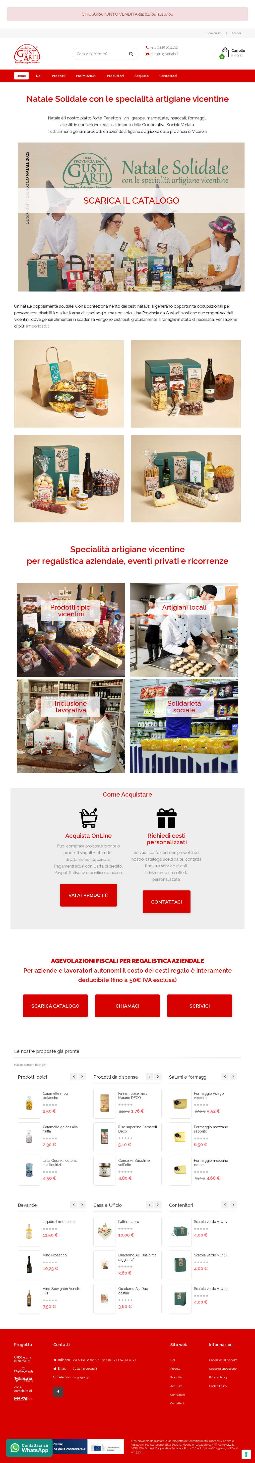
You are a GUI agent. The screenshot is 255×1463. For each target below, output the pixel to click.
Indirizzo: (63, 1360)
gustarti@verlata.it (164, 54)
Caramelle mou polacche (55, 1096)
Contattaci (168, 76)
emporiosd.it (37, 326)
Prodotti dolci (32, 1077)
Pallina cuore (128, 1222)
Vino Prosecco (55, 1255)
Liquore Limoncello (59, 1222)
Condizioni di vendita (223, 1360)
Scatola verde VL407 (210, 1222)
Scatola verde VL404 (211, 1255)
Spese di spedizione (223, 1368)
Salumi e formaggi (188, 1077)
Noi (38, 76)
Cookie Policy (218, 1386)
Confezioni (177, 1394)
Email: (61, 1368)
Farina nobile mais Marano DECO (132, 1096)
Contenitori (181, 1205)
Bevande (27, 1205)
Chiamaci (127, 1006)
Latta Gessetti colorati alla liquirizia (60, 1163)
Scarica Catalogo (55, 1006)
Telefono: (63, 1377)
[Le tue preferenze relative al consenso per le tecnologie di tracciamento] (246, 1454)
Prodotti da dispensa (115, 1077)
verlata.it (228, 1444)
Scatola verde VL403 (211, 1289)
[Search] (131, 54)
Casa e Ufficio (107, 1205)
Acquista (141, 76)
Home (21, 76)
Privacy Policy (218, 1377)
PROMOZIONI (86, 76)
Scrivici (200, 1006)
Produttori (115, 76)
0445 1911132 (167, 47)
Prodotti (58, 76)
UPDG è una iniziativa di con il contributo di (23, 1374)
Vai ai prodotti (88, 895)
